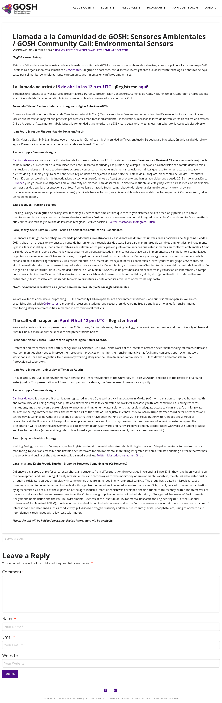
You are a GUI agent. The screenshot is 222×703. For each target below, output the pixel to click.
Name (9, 618)
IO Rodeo (18, 183)
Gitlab (151, 222)
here (131, 320)
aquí (142, 86)
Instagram (139, 222)
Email (8, 637)
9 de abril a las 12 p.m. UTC (84, 86)
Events (61, 50)
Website (10, 655)
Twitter (112, 222)
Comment (13, 572)
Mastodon (125, 222)
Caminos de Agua (23, 160)
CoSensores (73, 70)
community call (14, 538)
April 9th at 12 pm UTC (82, 320)
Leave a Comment (118, 50)
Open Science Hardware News (84, 50)
